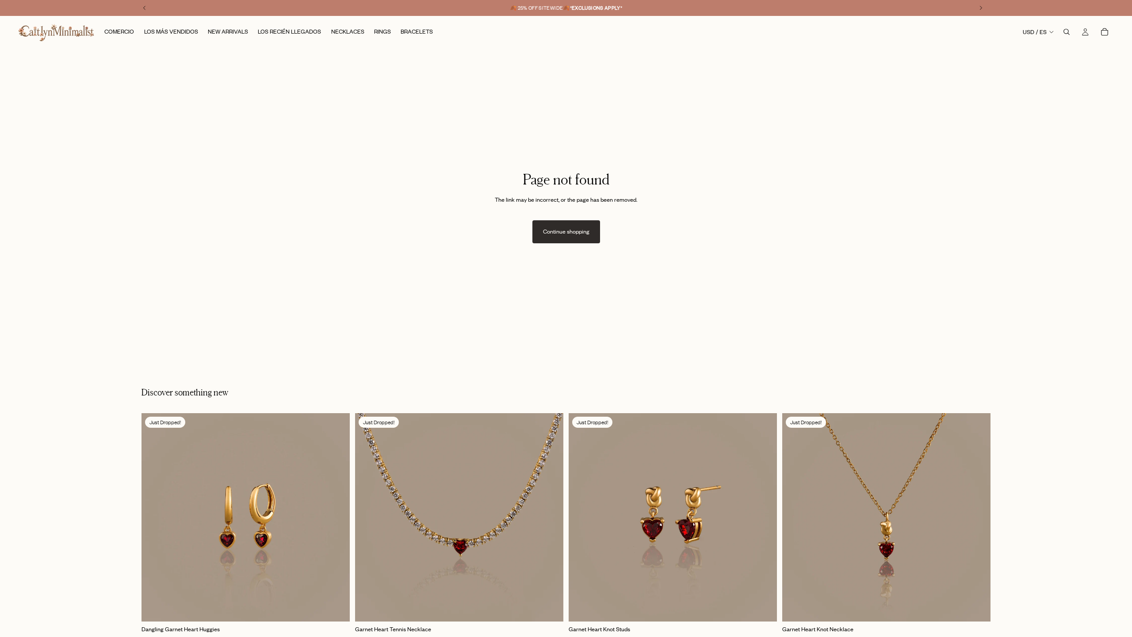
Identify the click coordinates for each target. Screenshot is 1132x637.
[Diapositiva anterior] (155, 517)
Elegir (343, 608)
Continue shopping (566, 231)
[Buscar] (1066, 32)
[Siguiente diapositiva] (336, 517)
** (596, 8)
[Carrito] (1104, 32)
